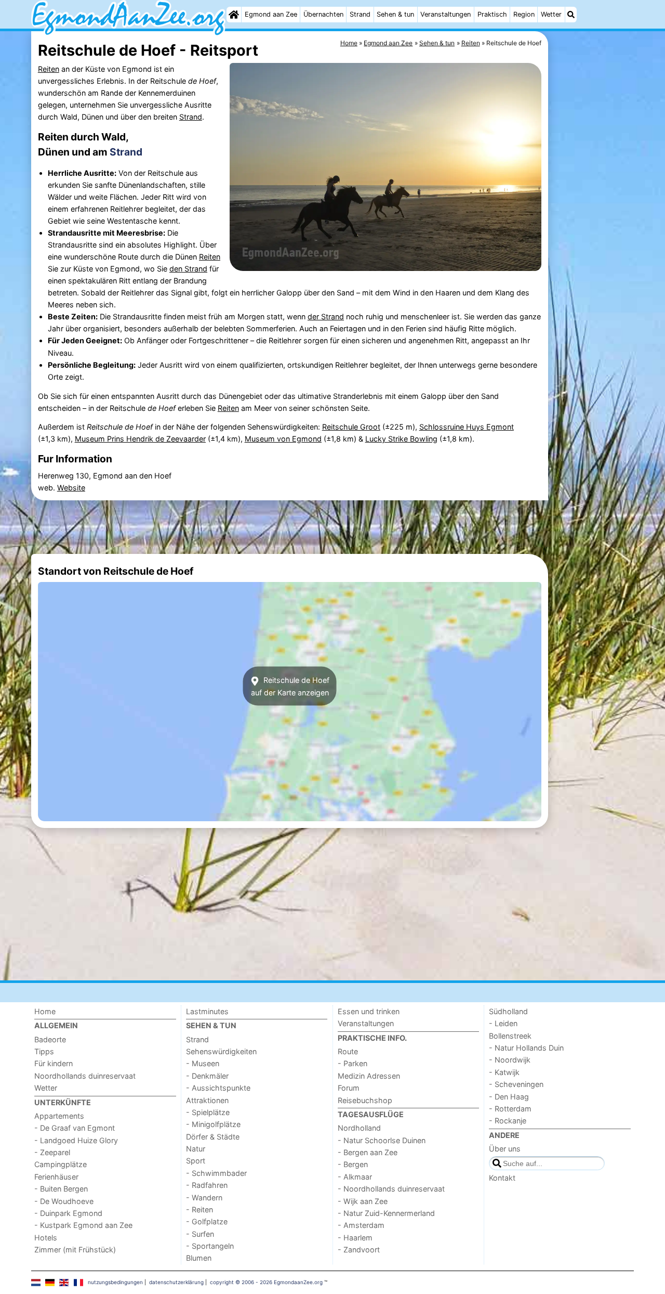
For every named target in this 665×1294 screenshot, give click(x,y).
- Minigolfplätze (213, 1124)
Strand (360, 14)
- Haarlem (355, 1237)
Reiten (48, 68)
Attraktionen (207, 1100)
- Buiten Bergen (61, 1188)
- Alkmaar (355, 1176)
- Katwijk (504, 1072)
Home (45, 1011)
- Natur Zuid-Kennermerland (386, 1213)
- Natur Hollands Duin (526, 1047)
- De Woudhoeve (64, 1201)
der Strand (326, 316)
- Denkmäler (207, 1075)
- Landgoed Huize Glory (76, 1140)
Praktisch (492, 14)
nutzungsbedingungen (115, 1282)
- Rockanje (507, 1120)
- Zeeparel (52, 1152)
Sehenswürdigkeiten (221, 1051)
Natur (195, 1148)
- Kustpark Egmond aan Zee (83, 1225)
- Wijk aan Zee (363, 1201)
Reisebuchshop (365, 1100)
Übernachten (323, 14)
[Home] (234, 14)
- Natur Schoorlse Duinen (381, 1140)
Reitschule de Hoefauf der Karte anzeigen (290, 686)
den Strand (188, 268)
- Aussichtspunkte (218, 1087)
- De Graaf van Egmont (74, 1127)
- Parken (352, 1063)
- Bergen (353, 1164)
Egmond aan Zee (271, 14)
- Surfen (200, 1234)
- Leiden (503, 1023)
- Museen (202, 1063)
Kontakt (502, 1177)
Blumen (198, 1257)
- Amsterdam (361, 1225)
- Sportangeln (210, 1245)
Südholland (508, 1011)
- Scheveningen (516, 1084)
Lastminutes (207, 1011)
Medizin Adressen (369, 1075)
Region (524, 14)
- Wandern (204, 1197)
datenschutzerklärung (176, 1282)
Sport (195, 1160)
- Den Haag (509, 1096)
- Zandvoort (359, 1249)
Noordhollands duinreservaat (85, 1075)
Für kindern (53, 1063)
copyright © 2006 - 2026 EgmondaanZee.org (266, 1282)
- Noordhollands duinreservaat (391, 1188)
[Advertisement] (592, 270)
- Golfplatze (207, 1221)
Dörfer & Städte (213, 1136)
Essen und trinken (369, 1011)
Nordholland (359, 1127)
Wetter (551, 14)
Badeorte (50, 1039)
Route (348, 1051)
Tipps (44, 1051)
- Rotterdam (510, 1108)
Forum (349, 1087)
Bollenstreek (510, 1035)
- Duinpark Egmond (68, 1213)
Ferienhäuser (56, 1176)
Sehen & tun (395, 14)
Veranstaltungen (445, 14)
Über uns (505, 1148)
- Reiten (199, 1209)
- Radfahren (207, 1185)
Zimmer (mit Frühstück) (75, 1249)
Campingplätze (60, 1164)
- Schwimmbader (216, 1173)
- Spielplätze (208, 1112)
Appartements (59, 1115)
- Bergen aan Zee (367, 1152)
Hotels (45, 1237)
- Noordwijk (509, 1059)
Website (71, 487)
